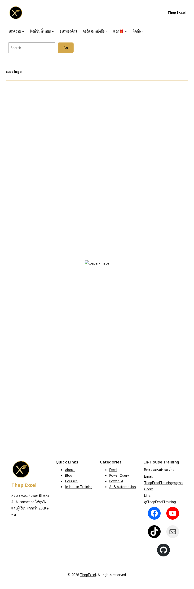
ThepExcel (88, 574)
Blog (68, 475)
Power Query (119, 475)
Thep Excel (176, 12)
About (70, 469)
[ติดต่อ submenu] (142, 31)
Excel (113, 469)
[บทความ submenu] (23, 31)
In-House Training (79, 486)
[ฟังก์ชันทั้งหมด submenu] (53, 31)
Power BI (116, 481)
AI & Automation (122, 486)
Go (65, 47)
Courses (71, 481)
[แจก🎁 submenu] (126, 31)
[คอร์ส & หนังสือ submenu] (107, 31)
